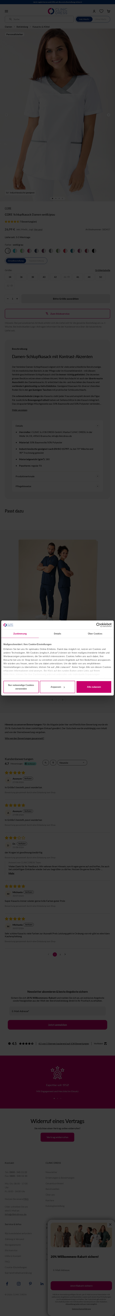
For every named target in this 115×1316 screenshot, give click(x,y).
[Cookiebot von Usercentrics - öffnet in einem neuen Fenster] (98, 625)
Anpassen (56, 687)
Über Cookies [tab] (95, 633)
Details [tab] (57, 633)
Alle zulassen (94, 687)
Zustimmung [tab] (20, 633)
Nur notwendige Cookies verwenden (21, 687)
